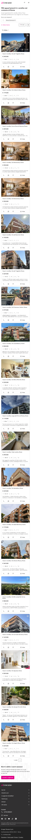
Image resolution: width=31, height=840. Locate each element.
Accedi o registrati (7, 777)
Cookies (21, 837)
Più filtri (22, 24)
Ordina (5, 30)
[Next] (28, 43)
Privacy (16, 837)
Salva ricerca (6, 25)
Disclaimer (4, 837)
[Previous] (3, 43)
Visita (23, 66)
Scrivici (6, 815)
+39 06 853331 (8, 812)
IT (24, 2)
